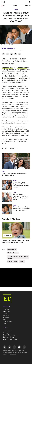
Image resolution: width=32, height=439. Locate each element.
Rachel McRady (9, 48)
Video (15, 6)
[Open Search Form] (29, 2)
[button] (16, 161)
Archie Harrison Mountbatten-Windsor (17, 257)
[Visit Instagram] (14, 347)
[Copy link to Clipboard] (19, 54)
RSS (4, 324)
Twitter (5, 313)
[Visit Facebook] (4, 347)
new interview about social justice (16, 79)
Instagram (6, 311)
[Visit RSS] (24, 347)
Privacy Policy (7, 333)
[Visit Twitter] (9, 347)
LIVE (4, 6)
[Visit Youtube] (19, 347)
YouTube (6, 316)
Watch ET (28, 6)
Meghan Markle (7, 68)
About (5, 320)
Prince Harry (22, 68)
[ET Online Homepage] (3, 2)
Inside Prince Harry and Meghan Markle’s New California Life (14, 174)
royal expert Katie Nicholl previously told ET (15, 131)
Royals (22, 262)
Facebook (6, 309)
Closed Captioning (9, 335)
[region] (16, 277)
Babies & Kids (12, 262)
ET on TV (6, 318)
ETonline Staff (7, 322)
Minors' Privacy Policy (10, 339)
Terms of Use (7, 331)
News (16, 10)
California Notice (8, 337)
